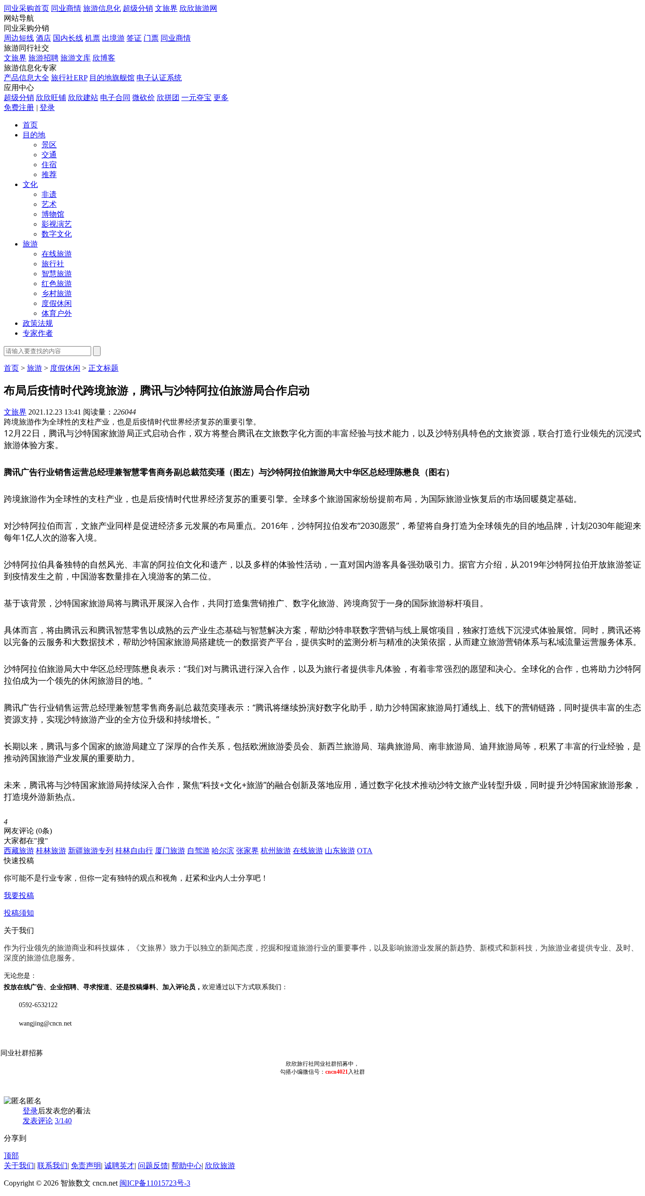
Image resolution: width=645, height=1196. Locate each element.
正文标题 (103, 368)
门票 (151, 38)
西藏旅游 (19, 851)
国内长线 (68, 38)
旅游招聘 (43, 58)
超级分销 (138, 8)
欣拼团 (168, 97)
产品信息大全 (26, 78)
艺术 (49, 204)
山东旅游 (340, 851)
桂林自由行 (134, 851)
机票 (92, 38)
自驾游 (198, 851)
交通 (49, 155)
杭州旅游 (276, 851)
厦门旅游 (170, 851)
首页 (30, 125)
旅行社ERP (69, 78)
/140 (63, 1121)
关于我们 (19, 1166)
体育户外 (57, 313)
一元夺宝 (196, 97)
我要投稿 (19, 895)
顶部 (11, 1156)
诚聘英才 (119, 1166)
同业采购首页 (26, 8)
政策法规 (38, 323)
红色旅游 (57, 284)
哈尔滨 (223, 851)
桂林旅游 (51, 851)
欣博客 (104, 58)
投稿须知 (19, 913)
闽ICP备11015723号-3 (154, 1183)
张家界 (247, 851)
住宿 (49, 165)
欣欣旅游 (220, 1166)
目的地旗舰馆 (112, 78)
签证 (134, 38)
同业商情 (66, 8)
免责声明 (86, 1166)
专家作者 (38, 333)
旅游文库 (75, 58)
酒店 (43, 38)
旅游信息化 (102, 8)
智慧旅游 (57, 274)
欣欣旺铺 (51, 97)
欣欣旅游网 (198, 8)
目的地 (34, 135)
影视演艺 (57, 224)
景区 (49, 145)
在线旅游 (57, 254)
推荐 (49, 174)
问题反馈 (153, 1166)
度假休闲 (57, 303)
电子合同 (115, 97)
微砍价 (143, 97)
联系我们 (52, 1166)
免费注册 (19, 107)
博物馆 (53, 214)
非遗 (49, 194)
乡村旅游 (57, 293)
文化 (30, 184)
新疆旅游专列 (90, 851)
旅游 (30, 244)
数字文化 (57, 234)
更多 (221, 97)
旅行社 (53, 264)
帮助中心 (186, 1166)
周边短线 (19, 38)
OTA (365, 851)
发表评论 (38, 1121)
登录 (47, 107)
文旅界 (166, 8)
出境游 (113, 38)
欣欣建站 (83, 97)
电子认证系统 (159, 78)
